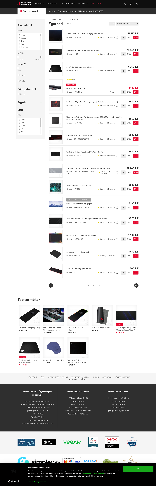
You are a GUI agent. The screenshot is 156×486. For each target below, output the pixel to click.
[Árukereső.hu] (90, 461)
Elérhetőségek (52, 4)
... (99, 285)
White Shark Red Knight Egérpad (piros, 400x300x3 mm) (76, 362)
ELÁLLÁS (83, 379)
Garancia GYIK (107, 377)
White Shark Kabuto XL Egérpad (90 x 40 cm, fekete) (84, 152)
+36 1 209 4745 (79, 401)
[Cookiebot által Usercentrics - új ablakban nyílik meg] (13, 481)
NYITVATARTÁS (39, 4)
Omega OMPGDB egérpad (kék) (53, 360)
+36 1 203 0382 (44, 411)
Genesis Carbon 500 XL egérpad (77, 252)
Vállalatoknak (96, 4)
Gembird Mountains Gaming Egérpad (79, 204)
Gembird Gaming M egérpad (101, 328)
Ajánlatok (52, 11)
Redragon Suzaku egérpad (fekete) (78, 269)
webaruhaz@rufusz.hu (40, 420)
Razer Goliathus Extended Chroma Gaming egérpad (52, 329)
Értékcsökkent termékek (67, 11)
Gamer (22, 94)
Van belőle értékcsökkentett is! (77, 200)
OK (138, 469)
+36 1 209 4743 (119, 401)
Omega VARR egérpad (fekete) (29, 328)
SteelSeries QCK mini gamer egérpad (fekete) (28, 361)
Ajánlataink (71, 85)
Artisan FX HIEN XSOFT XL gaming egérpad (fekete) (84, 34)
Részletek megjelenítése (37, 482)
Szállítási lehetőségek (68, 4)
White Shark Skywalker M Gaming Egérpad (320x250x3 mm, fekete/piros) (92, 102)
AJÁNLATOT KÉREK (96, 11)
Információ (82, 4)
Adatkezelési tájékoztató (80, 377)
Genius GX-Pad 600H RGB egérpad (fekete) (81, 235)
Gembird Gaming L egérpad (75, 88)
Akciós (22, 81)
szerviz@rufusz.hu (80, 407)
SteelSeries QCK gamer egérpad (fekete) (80, 67)
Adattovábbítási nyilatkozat (58, 377)
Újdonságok (82, 11)
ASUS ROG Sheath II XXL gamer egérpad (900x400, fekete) (86, 219)
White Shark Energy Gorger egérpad (78, 185)
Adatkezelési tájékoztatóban (93, 473)
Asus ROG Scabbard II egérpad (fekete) (79, 135)
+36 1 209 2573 (38, 414)
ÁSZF (42, 377)
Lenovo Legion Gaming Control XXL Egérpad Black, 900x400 (126, 329)
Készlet (22, 75)
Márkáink (96, 377)
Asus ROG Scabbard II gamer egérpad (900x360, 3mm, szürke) (88, 168)
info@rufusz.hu (120, 407)
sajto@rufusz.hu (124, 411)
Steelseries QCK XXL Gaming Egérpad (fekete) (82, 50)
